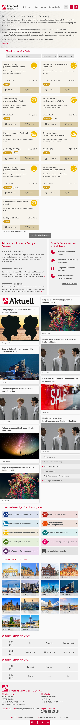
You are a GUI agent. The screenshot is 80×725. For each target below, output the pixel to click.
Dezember (68, 652)
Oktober (30, 652)
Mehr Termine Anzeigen (40, 235)
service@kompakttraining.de (27, 709)
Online (46, 84)
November (49, 652)
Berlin (6, 84)
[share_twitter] (42, 722)
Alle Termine (12, 90)
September (68, 643)
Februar (49, 667)
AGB (14, 717)
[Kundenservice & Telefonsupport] (71, 7)
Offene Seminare (40, 7)
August (49, 643)
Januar (30, 667)
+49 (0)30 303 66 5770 (53, 702)
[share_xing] (32, 722)
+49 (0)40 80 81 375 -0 (14, 702)
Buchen (31, 90)
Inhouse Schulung (55, 7)
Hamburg (47, 118)
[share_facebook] (37, 722)
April (30, 676)
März (68, 667)
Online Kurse (27, 7)
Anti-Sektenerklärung (27, 717)
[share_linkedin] (47, 722)
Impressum (64, 717)
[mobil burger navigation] (66, 7)
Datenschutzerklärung (48, 717)
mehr (4, 44)
